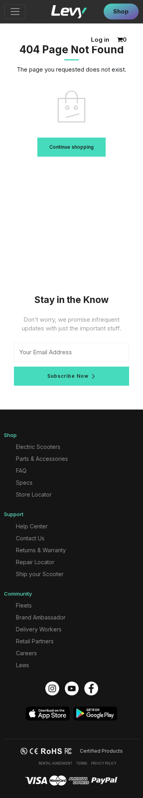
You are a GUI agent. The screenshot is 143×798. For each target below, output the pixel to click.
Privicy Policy (103, 763)
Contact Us (30, 538)
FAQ (21, 470)
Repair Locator (35, 562)
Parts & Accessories (42, 458)
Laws (22, 665)
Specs (24, 482)
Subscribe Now (68, 376)
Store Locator (34, 494)
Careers (26, 653)
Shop (121, 11)
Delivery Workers (39, 629)
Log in (100, 39)
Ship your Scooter (40, 574)
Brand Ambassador (41, 617)
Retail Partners (35, 641)
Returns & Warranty (41, 550)
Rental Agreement (55, 763)
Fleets (24, 605)
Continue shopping (71, 147)
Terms (81, 763)
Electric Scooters (38, 446)
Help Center (32, 526)
